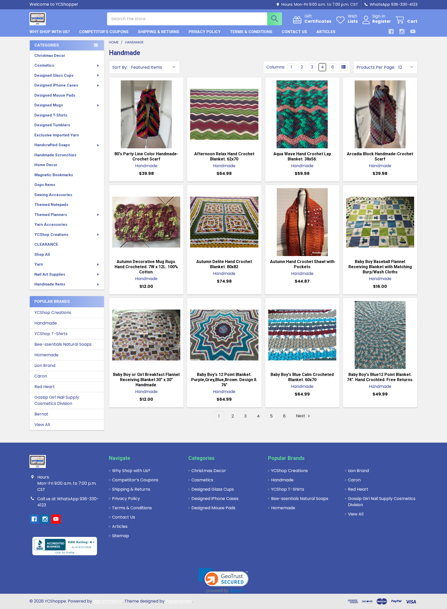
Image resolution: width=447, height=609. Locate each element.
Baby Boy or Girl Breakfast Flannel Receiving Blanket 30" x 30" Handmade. (146, 379)
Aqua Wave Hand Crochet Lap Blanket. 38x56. (302, 156)
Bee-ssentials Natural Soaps (63, 344)
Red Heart (44, 387)
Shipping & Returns (158, 31)
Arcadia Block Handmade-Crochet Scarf (380, 156)
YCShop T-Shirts (51, 334)
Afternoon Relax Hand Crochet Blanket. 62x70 (224, 156)
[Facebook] (391, 31)
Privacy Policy (205, 31)
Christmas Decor (49, 55)
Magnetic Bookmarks (53, 175)
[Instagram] (402, 31)
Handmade (45, 323)
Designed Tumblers (52, 125)
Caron (40, 376)
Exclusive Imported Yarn (56, 135)
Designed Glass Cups (53, 75)
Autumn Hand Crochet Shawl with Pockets (302, 264)
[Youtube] (413, 31)
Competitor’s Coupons (104, 31)
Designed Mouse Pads (54, 95)
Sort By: (120, 67)
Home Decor (45, 165)
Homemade (46, 355)
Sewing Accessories (53, 194)
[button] (224, 581)
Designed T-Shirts (50, 115)
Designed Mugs (48, 105)
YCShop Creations (51, 234)
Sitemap (120, 536)
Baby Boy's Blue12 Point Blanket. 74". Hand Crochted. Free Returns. (380, 377)
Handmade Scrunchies (55, 155)
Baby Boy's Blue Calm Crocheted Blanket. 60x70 (302, 377)
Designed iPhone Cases (56, 85)
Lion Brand (44, 365)
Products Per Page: (375, 67)
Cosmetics (44, 65)
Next (301, 416)
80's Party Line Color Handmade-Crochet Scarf (146, 156)
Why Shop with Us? (49, 31)
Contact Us (294, 31)
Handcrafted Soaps (52, 145)
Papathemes (179, 601)
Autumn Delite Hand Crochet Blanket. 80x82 (224, 264)
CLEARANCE (46, 244)
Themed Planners (50, 214)
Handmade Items (49, 284)
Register (381, 21)
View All (42, 425)
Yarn (38, 264)
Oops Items (44, 184)
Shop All (42, 254)
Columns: (275, 67)
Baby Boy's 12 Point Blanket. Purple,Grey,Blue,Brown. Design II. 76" (224, 379)
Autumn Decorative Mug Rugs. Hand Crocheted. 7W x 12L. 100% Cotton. (146, 266)
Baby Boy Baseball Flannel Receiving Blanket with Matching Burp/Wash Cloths (380, 266)
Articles (326, 31)
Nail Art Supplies (49, 274)
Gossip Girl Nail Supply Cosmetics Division (56, 400)
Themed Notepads (51, 204)
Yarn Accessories (50, 224)
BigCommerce (108, 601)
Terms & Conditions (251, 31)
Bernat (41, 414)
